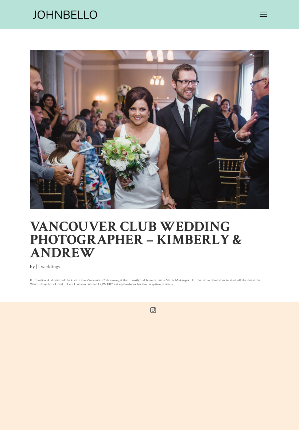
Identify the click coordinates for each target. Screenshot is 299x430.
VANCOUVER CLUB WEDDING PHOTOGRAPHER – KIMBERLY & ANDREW (136, 239)
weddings (50, 266)
